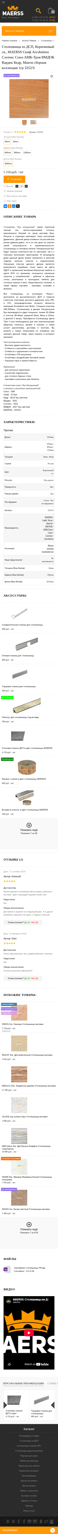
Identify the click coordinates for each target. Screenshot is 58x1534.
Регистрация (13, 17)
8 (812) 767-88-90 (40, 20)
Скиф (44, 520)
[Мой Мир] (13, 206)
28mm (7, 142)
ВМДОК (48, 526)
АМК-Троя (47, 529)
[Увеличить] (29, 98)
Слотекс (49, 535)
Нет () (34, 922)
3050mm (8, 164)
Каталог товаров (14, 30)
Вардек (49, 523)
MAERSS (48, 517)
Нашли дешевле (14, 191)
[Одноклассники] (9, 206)
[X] (18, 206)
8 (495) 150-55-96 (40, 17)
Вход (4, 17)
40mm (15, 142)
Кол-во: (10, 186)
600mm (8, 153)
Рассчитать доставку (17, 196)
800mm (17, 153)
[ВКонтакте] (5, 206)
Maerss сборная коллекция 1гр (48, 548)
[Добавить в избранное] (51, 76)
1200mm (27, 153)
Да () (27, 922)
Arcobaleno (49, 539)
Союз (50, 532)
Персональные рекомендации (23, 1383)
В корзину (16, 179)
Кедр (50, 520)
